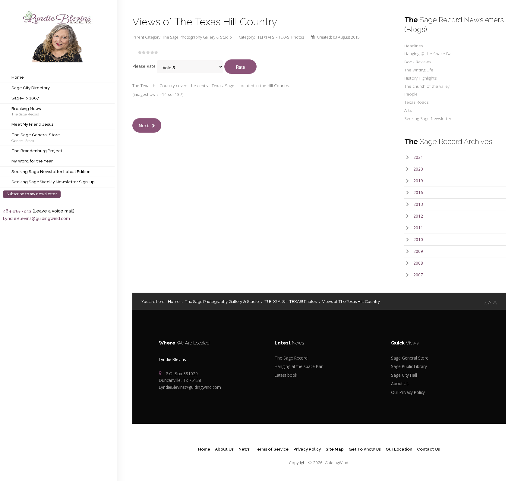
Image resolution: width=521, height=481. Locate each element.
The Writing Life (418, 70)
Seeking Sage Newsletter (427, 118)
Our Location (399, 449)
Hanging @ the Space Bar (428, 53)
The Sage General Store (35, 134)
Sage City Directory (30, 87)
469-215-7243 (17, 210)
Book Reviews (417, 61)
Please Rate (144, 66)
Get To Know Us (365, 449)
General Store (22, 141)
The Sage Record (25, 114)
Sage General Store (409, 358)
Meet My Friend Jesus (32, 124)
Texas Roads (416, 102)
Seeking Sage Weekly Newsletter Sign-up (53, 181)
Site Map (335, 449)
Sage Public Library (409, 366)
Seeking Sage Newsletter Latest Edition (50, 171)
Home (17, 77)
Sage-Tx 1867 (25, 98)
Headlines (413, 46)
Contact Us (428, 449)
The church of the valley (427, 86)
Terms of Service (271, 449)
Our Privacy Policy (408, 392)
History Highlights (420, 78)
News (244, 449)
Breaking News (26, 108)
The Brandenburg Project (36, 150)
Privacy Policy (307, 449)
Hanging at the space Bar (299, 366)
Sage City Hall (404, 375)
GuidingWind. (337, 462)
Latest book (286, 375)
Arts (408, 110)
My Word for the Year (32, 161)
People (411, 94)
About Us (400, 383)
